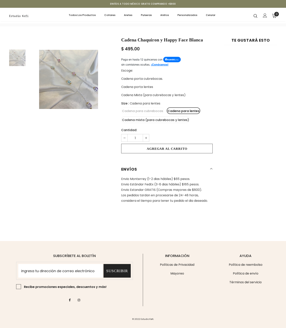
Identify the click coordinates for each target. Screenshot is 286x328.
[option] (69, 79)
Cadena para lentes (183, 111)
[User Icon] (265, 15)
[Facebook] (69, 299)
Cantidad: (129, 130)
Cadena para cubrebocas (142, 111)
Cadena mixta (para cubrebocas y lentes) (155, 120)
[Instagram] (78, 299)
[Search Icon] (255, 16)
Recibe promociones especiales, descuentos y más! (65, 287)
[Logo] (21, 15)
